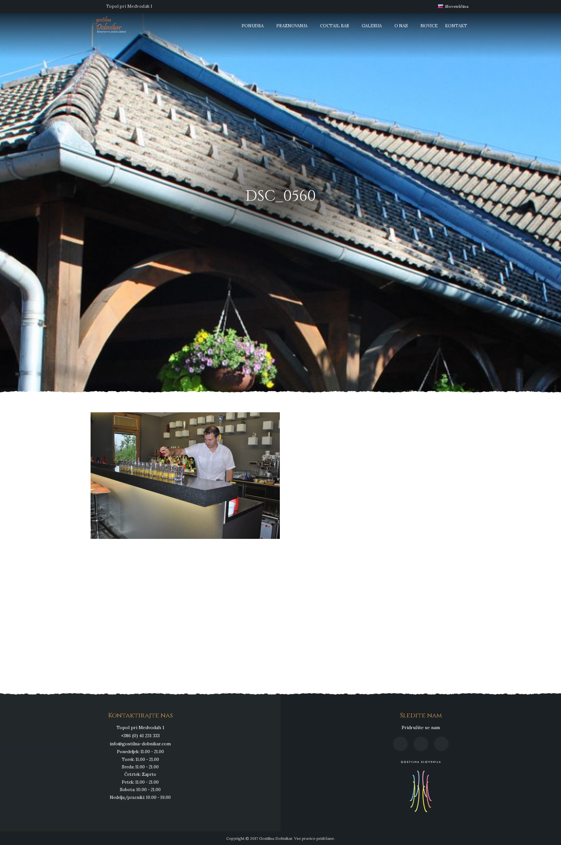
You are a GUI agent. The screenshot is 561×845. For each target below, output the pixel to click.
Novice (429, 26)
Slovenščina (456, 6)
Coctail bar (334, 26)
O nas (401, 26)
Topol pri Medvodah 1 (129, 6)
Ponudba (253, 26)
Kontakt (456, 26)
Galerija (372, 26)
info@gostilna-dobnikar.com (140, 744)
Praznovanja (291, 26)
